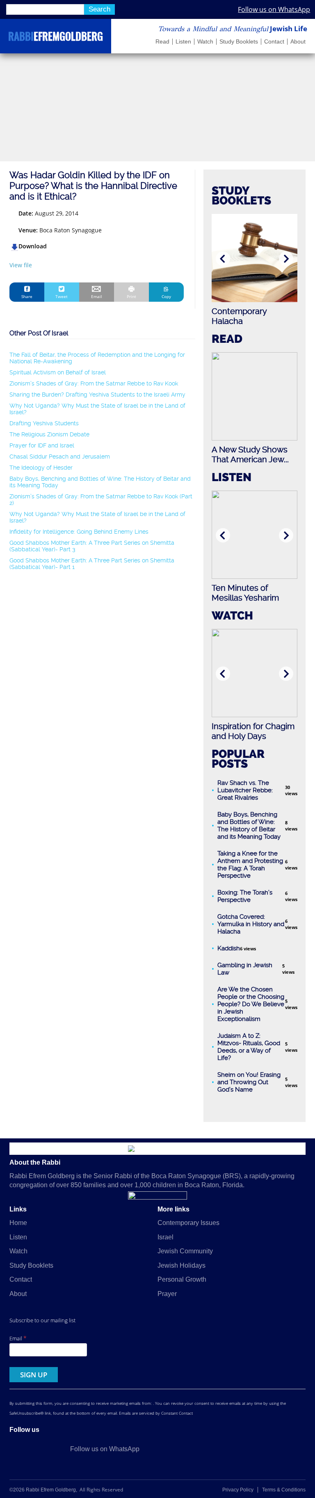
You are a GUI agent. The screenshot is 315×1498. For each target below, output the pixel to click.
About (298, 42)
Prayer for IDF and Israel (41, 445)
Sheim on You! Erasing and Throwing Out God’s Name (249, 1082)
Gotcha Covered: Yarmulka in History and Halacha (250, 924)
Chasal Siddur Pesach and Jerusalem (59, 456)
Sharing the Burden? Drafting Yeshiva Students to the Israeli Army (97, 394)
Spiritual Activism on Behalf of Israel (57, 372)
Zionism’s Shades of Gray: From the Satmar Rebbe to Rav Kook (93, 383)
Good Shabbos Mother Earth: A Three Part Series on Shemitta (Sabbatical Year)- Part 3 (91, 546)
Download (32, 246)
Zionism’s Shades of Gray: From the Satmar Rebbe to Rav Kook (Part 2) (100, 499)
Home (18, 1222)
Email (18, 1338)
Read (162, 42)
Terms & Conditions (284, 1490)
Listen (183, 42)
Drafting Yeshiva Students (44, 423)
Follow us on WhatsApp (274, 9)
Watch (205, 42)
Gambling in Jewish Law (244, 968)
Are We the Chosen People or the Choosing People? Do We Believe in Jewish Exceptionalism (250, 1004)
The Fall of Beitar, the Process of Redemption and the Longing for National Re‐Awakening (97, 358)
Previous (223, 259)
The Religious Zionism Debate (49, 434)
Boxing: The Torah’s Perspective (244, 896)
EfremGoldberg (55, 37)
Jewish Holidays (181, 1265)
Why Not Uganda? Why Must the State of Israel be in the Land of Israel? (97, 408)
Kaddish (228, 948)
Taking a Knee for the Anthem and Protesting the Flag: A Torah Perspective (250, 864)
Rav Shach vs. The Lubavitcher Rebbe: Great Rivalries (245, 790)
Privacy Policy (237, 1490)
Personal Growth (182, 1279)
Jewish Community (185, 1251)
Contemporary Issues (188, 1222)
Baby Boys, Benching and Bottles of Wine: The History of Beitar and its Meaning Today (100, 482)
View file (20, 265)
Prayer (167, 1293)
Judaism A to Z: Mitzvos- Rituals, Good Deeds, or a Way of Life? (248, 1047)
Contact (274, 42)
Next (286, 259)
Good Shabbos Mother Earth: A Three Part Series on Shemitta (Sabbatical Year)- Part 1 (91, 563)
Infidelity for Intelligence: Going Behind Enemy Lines (78, 531)
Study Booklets (238, 42)
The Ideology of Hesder (41, 467)
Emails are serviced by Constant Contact (156, 1413)
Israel (165, 1237)
